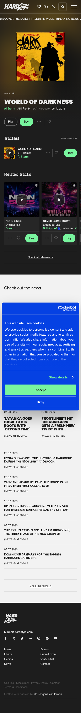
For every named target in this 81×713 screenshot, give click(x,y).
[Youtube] (55, 638)
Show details (58, 377)
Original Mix (13, 224)
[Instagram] (38, 638)
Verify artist (47, 659)
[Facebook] (5, 638)
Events (44, 649)
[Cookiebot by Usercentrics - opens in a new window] (58, 308)
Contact (45, 663)
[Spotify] (47, 638)
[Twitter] (13, 638)
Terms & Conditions (16, 687)
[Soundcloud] (30, 638)
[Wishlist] (39, 7)
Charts (8, 654)
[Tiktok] (22, 638)
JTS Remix (24, 152)
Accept (41, 389)
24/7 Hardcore (41, 108)
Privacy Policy (39, 682)
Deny (40, 402)
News (7, 663)
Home (7, 649)
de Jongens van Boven (48, 694)
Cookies (9, 682)
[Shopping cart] (46, 7)
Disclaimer (22, 682)
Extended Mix (51, 224)
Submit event (48, 654)
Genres (8, 659)
